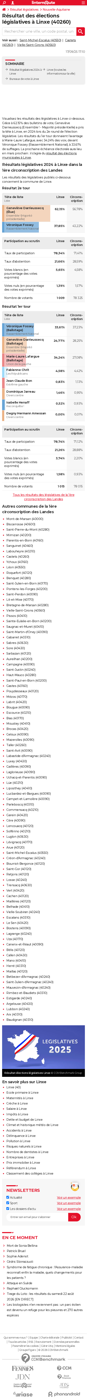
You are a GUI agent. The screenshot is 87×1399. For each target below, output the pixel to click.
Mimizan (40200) (18, 535)
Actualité (15, 1197)
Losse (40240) (16, 880)
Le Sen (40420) (17, 923)
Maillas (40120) (16, 971)
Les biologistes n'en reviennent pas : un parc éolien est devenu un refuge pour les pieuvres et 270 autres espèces (45, 1310)
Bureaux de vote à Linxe (24, 78)
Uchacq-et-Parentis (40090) (26, 777)
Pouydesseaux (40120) (22, 691)
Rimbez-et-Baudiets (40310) (26, 993)
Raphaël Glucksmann (22, 1288)
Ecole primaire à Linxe (22, 1092)
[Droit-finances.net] (64, 1377)
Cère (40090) (15, 820)
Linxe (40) (13, 1087)
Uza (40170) (14, 939)
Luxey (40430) (16, 761)
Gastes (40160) (16, 686)
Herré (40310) (16, 966)
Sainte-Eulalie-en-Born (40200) (28, 621)
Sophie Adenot (17, 1256)
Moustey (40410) (18, 723)
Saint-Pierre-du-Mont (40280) (27, 529)
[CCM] (64, 1368)
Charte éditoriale (49, 1337)
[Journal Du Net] (23, 1377)
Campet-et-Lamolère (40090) (27, 799)
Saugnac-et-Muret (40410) (25, 627)
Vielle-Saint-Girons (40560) (36, 45)
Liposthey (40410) (19, 788)
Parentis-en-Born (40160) (24, 540)
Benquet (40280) (18, 578)
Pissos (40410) (16, 616)
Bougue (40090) (18, 707)
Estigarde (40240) (19, 998)
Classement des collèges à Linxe (29, 1173)
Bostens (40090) (18, 928)
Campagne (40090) (20, 664)
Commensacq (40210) (22, 810)
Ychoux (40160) (17, 562)
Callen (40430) (16, 955)
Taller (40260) (16, 745)
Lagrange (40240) (18, 934)
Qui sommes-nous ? (15, 1337)
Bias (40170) (15, 718)
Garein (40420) (17, 815)
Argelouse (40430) (19, 1004)
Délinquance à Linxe (21, 1136)
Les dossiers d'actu (22, 1209)
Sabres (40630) (17, 643)
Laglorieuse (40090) (20, 772)
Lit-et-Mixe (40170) (20, 600)
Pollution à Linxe (18, 1141)
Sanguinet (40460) (19, 546)
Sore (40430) (15, 648)
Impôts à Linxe (17, 1114)
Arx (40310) (14, 1014)
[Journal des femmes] (23, 1368)
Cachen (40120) (17, 896)
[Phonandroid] (64, 1394)
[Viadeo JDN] (64, 1385)
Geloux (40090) (17, 734)
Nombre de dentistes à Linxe (27, 1152)
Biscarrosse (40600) (20, 524)
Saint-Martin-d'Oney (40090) (27, 632)
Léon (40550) (15, 567)
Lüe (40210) (14, 783)
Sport (13, 1203)
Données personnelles (66, 1341)
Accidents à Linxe (19, 1130)
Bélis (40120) (15, 950)
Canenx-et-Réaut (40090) (24, 944)
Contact (79, 1337)
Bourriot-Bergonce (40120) (25, 864)
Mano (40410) (16, 960)
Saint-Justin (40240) (20, 670)
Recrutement (43, 1341)
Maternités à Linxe (19, 1098)
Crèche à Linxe (17, 1103)
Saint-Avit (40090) (19, 751)
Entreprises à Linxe (20, 1157)
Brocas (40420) (17, 729)
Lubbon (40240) (18, 1009)
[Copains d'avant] (23, 1385)
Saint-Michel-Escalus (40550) (40, 40)
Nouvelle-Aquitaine (56, 9)
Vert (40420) (15, 890)
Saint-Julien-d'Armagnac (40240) (29, 982)
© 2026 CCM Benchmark (53, 1350)
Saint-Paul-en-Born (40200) (26, 680)
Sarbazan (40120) (18, 653)
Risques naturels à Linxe (23, 1146)
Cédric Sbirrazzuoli (20, 1262)
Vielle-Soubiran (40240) (23, 912)
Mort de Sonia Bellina (22, 1246)
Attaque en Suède (19, 1283)
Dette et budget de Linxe (24, 1120)
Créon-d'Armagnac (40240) (25, 858)
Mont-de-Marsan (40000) (24, 519)
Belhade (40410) (18, 907)
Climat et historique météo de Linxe (32, 1125)
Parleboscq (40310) (20, 804)
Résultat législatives (24, 9)
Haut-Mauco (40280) (21, 675)
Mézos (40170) (16, 697)
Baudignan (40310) (19, 1020)
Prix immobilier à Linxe (23, 1163)
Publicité (67, 1337)
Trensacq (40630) (19, 885)
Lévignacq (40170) (19, 842)
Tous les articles (17, 1341)
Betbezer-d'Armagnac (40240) (28, 977)
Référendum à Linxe (21, 1168)
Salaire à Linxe (16, 1109)
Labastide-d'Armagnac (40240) (28, 756)
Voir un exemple (69, 1197)
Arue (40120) (15, 847)
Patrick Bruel (16, 1251)
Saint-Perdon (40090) (22, 594)
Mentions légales (65, 1345)
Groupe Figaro (27, 1350)
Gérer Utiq (47, 1345)
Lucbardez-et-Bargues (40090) (28, 794)
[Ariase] (23, 1394)
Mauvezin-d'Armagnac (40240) (28, 988)
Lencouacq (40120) (19, 826)
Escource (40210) (18, 713)
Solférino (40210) (18, 831)
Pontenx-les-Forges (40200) (26, 589)
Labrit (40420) (16, 702)
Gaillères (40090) (18, 766)
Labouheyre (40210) (20, 551)
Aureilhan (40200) (19, 659)
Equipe (34, 1337)
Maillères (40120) (18, 901)
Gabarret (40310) (18, 637)
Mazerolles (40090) (20, 740)
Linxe (50, 69)
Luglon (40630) (17, 837)
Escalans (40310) (18, 917)
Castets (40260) (17, 557)
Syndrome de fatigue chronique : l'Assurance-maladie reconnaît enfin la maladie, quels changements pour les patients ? (45, 1272)
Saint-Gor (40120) (18, 869)
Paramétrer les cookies (25, 1345)
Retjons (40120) (17, 874)
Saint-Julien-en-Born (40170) (27, 583)
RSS (31, 1341)
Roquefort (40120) (19, 573)
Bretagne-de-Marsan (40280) (27, 605)
